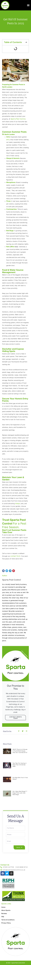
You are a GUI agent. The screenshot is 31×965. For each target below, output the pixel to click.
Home (3, 907)
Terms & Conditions (8, 920)
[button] (28, 5)
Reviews (4, 913)
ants (8, 139)
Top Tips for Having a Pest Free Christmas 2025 (19, 764)
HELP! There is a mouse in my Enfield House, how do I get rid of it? (20, 751)
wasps (17, 503)
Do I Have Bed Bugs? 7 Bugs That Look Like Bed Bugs (20, 793)
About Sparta (5, 910)
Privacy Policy (6, 923)
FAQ (2, 916)
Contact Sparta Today (15, 717)
